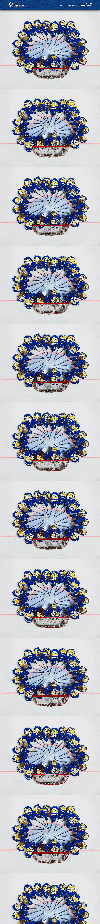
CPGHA (89, 6)
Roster (62, 6)
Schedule (76, 6)
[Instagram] (89, 3)
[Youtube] (86, 3)
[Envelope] (91, 3)
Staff (69, 6)
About (83, 6)
